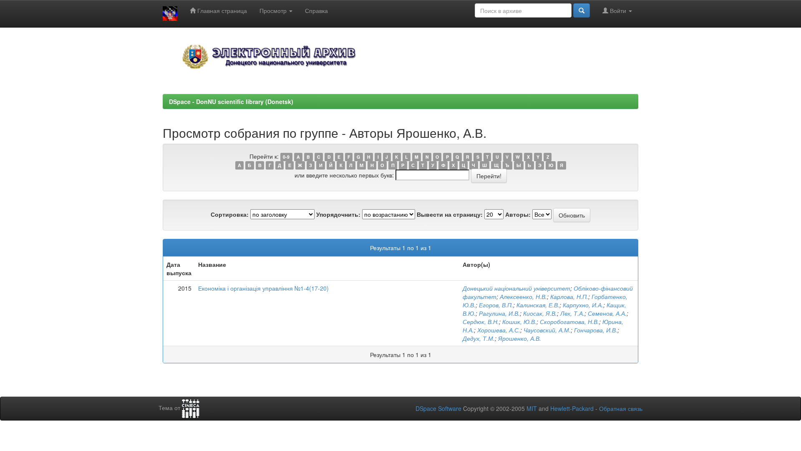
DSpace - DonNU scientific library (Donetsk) (231, 101)
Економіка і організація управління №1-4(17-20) (263, 288)
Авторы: (518, 214)
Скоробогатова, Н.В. (569, 321)
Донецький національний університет (516, 288)
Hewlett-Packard (572, 408)
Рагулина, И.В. (499, 313)
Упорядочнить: (338, 214)
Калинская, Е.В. (537, 305)
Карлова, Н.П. (569, 296)
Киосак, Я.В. (540, 313)
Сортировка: (230, 214)
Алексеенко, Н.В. (523, 296)
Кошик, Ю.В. (519, 321)
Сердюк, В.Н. (481, 321)
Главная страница (221, 10)
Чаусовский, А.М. (547, 330)
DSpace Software (438, 408)
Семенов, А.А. (607, 313)
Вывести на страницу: (450, 214)
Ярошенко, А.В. (519, 338)
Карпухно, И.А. (583, 305)
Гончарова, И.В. (595, 330)
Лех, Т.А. (572, 313)
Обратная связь (620, 408)
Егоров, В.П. (496, 305)
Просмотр (273, 10)
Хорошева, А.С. (498, 330)
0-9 (286, 157)
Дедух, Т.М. (479, 338)
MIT (531, 408)
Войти (618, 10)
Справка (316, 10)
